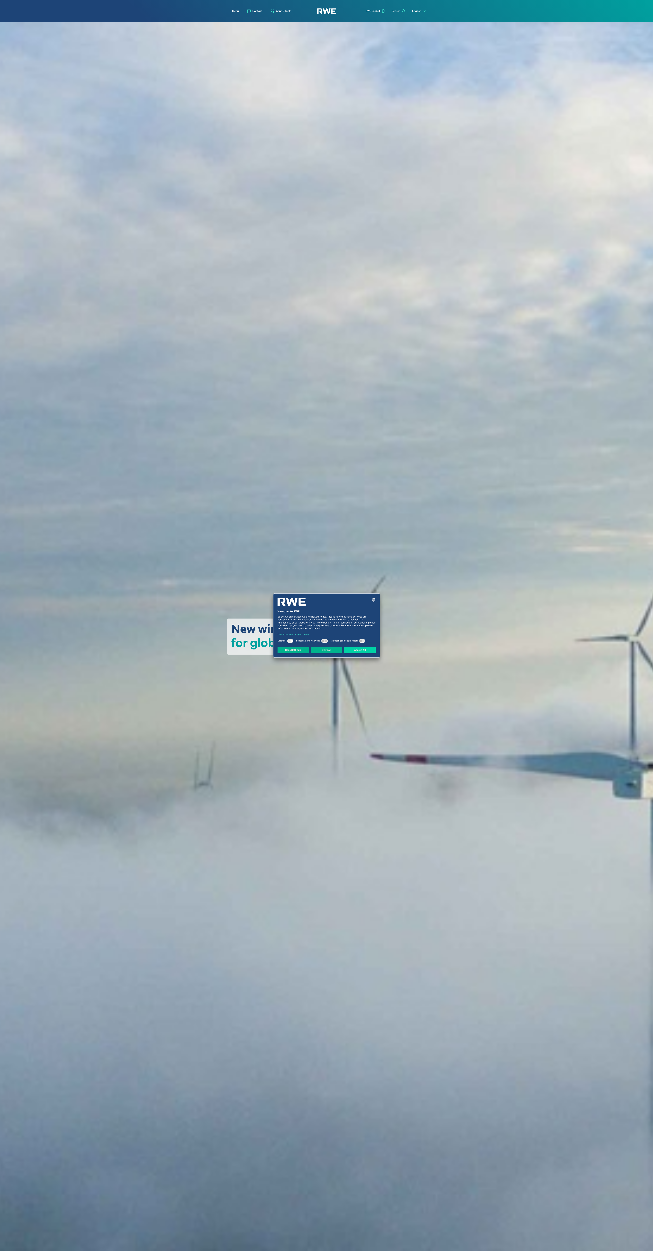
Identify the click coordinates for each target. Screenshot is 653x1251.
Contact (257, 11)
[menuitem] (254, 11)
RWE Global (373, 11)
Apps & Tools (283, 11)
